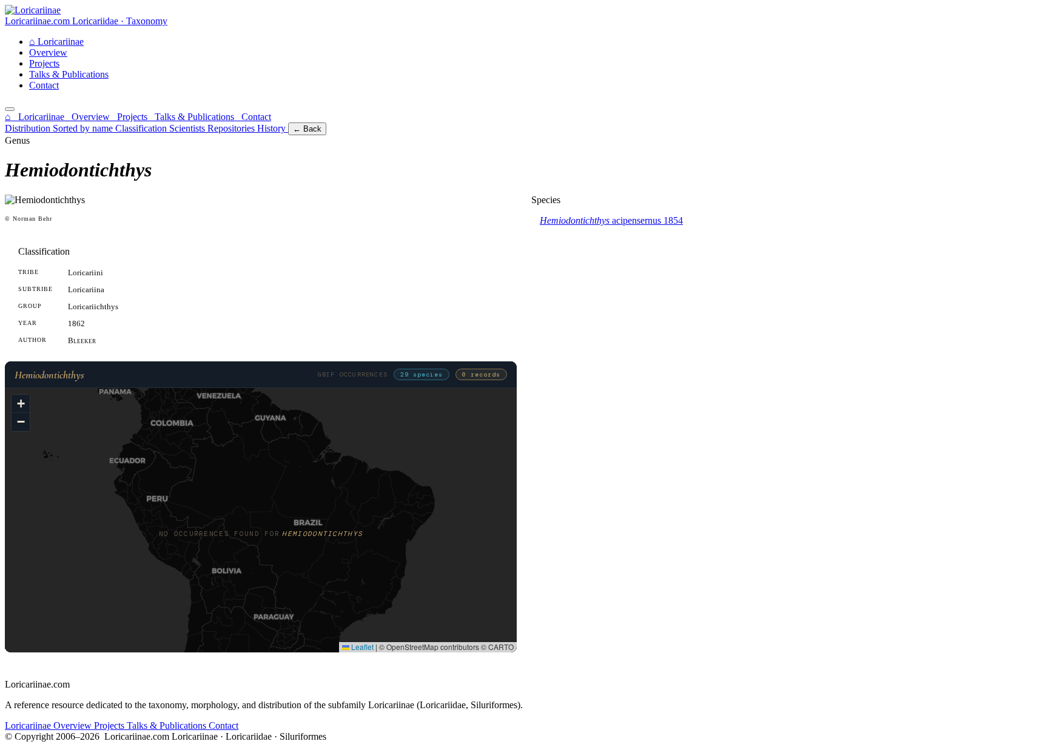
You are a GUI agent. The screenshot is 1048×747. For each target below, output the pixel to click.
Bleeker (82, 340)
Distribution (29, 128)
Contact (44, 85)
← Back (307, 128)
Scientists (188, 128)
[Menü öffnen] (10, 109)
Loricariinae (56, 41)
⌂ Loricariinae (36, 117)
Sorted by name (84, 128)
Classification (142, 128)
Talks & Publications (69, 74)
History (272, 128)
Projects (44, 63)
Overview (48, 52)
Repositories (232, 128)
